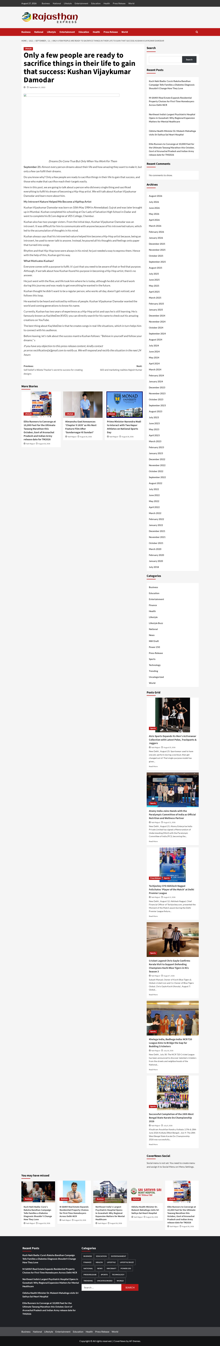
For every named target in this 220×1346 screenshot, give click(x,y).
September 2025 (157, 261)
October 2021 (156, 543)
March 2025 (155, 297)
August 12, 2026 (169, 897)
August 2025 (155, 267)
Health (107, 3)
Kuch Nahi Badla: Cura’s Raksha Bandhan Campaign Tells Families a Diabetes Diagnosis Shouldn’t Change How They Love (172, 85)
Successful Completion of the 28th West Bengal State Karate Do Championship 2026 (171, 1117)
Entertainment (81, 3)
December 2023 (157, 387)
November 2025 (157, 249)
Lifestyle (68, 3)
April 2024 (154, 363)
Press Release (119, 3)
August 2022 (155, 483)
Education (96, 3)
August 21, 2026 (169, 822)
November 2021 (157, 537)
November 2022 (157, 465)
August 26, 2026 (44, 443)
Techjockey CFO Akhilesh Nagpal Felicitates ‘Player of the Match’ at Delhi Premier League (171, 889)
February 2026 (156, 231)
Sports (152, 659)
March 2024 (155, 369)
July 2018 (154, 567)
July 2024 (154, 345)
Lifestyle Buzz (156, 623)
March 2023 (155, 441)
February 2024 (156, 375)
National (57, 3)
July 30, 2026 (168, 1050)
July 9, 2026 (168, 1125)
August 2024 (155, 339)
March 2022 (155, 513)
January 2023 (156, 453)
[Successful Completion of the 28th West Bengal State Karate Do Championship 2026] (173, 1093)
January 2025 (156, 309)
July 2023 (154, 417)
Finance (153, 605)
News (152, 635)
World (131, 3)
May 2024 (154, 357)
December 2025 (157, 243)
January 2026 (156, 237)
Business (46, 3)
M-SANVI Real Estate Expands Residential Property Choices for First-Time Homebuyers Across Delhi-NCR (171, 101)
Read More (153, 766)
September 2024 (157, 333)
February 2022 (156, 519)
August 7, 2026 (169, 976)
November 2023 (157, 393)
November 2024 (157, 321)
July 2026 (154, 202)
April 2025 (154, 291)
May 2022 (154, 501)
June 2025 (154, 279)
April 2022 (154, 507)
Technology (155, 665)
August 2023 (155, 411)
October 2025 (156, 255)
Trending (153, 671)
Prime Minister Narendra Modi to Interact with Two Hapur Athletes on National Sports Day (124, 427)
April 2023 (154, 435)
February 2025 (156, 303)
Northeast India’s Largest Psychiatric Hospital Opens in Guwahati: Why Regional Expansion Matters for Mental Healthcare (172, 118)
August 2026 (155, 196)
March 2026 (155, 225)
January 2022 (156, 525)
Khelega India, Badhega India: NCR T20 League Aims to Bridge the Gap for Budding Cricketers (170, 1043)
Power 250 (154, 647)
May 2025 (154, 285)
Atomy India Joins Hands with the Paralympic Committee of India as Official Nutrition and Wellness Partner (172, 814)
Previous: (53, 370)
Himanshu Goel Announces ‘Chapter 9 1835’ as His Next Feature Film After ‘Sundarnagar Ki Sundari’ (81, 427)
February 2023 (156, 447)
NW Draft (154, 641)
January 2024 (156, 381)
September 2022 (157, 477)
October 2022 (156, 471)
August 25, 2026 (169, 747)
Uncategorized (156, 677)
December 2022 (157, 459)
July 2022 (154, 489)
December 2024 (157, 315)
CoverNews (120, 1341)
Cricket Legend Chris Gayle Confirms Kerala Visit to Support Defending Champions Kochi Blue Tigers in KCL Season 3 (169, 966)
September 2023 (157, 405)
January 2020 (156, 561)
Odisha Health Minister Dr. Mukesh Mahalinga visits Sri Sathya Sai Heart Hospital (172, 133)
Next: (121, 368)
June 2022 (154, 495)
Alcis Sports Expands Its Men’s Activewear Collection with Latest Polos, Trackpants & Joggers (173, 739)
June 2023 (154, 423)
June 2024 (154, 351)
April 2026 (154, 219)
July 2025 (154, 273)
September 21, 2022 (37, 87)
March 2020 (155, 549)
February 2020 (156, 555)
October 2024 (156, 327)
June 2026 (154, 208)
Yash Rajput (30, 443)
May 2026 (154, 213)
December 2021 (157, 531)
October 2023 (156, 399)
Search (151, 48)
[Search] (197, 32)
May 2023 (154, 429)
